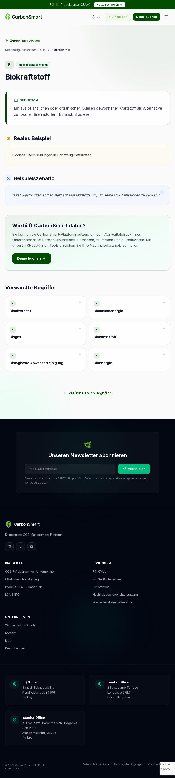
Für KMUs (99, 571)
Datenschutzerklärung (98, 478)
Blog (8, 640)
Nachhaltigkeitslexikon (21, 50)
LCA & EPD (12, 594)
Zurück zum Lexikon (25, 40)
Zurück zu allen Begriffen (90, 393)
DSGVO (165, 769)
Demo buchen (146, 17)
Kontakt (10, 633)
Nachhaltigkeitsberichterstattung (115, 594)
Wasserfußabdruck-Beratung (113, 602)
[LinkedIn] (9, 546)
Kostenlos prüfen (108, 4)
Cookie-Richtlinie (159, 764)
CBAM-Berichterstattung (22, 579)
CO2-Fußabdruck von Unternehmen (30, 571)
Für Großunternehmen (108, 579)
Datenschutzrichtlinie (96, 764)
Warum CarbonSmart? (20, 625)
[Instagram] (20, 546)
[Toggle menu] (166, 17)
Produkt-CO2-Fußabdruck (23, 587)
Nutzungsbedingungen (132, 478)
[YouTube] (31, 546)
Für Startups (101, 587)
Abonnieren (136, 469)
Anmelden (119, 17)
